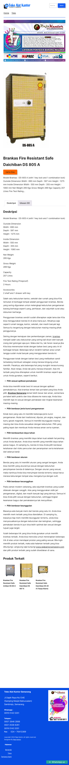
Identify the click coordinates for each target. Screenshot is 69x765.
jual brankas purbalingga (27, 662)
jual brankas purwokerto (45, 662)
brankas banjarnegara (14, 595)
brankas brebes (14, 598)
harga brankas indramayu (45, 637)
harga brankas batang (57, 632)
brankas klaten (40, 600)
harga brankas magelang (16, 642)
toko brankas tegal (43, 676)
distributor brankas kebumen (20, 617)
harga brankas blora (10, 635)
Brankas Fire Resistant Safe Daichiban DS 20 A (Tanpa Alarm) (42, 584)
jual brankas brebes (35, 654)
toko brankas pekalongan (21, 674)
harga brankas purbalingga (26, 644)
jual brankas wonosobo (24, 669)
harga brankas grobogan (27, 637)
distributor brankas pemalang (22, 622)
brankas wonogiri (18, 610)
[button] (45, 73)
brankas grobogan (49, 598)
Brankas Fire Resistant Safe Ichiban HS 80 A (9, 583)
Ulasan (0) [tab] (25, 203)
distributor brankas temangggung (24, 630)
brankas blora (52, 595)
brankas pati (15, 603)
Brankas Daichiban (22, 197)
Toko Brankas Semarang (27, 676)
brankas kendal (29, 600)
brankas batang (41, 595)
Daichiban (42, 610)
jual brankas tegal (33, 666)
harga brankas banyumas (41, 632)
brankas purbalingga (55, 603)
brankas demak (37, 598)
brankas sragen (37, 608)
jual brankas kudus (28, 659)
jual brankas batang (52, 652)
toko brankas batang (39, 669)
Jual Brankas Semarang (49, 664)
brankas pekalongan (27, 603)
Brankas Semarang (50, 605)
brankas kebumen (17, 600)
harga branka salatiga (24, 632)
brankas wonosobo (31, 610)
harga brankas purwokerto (45, 644)
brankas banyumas (29, 595)
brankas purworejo (24, 605)
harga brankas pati (32, 642)
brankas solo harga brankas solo (20, 608)
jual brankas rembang (18, 664)
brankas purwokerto (10, 605)
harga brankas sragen (53, 647)
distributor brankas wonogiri (46, 630)
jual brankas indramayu (32, 657)
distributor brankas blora (38, 612)
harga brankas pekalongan (48, 642)
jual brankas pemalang (11, 662)
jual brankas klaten (15, 659)
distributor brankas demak (37, 615)
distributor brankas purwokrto (43, 622)
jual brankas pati (57, 659)
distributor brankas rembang (26, 625)
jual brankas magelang (43, 659)
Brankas (13, 197)
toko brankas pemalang (39, 674)
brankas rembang (37, 605)
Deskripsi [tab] (11, 203)
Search (61, 5)
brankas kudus (51, 600)
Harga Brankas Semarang (36, 647)
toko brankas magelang (53, 671)
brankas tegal (47, 608)
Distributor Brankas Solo (25, 627)
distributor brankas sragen (43, 627)
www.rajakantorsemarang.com (50, 547)
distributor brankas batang (20, 612)
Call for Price (10, 172)
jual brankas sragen (19, 666)
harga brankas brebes (41, 635)
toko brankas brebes (54, 669)
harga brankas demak (10, 637)
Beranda (8, 750)
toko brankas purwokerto (56, 674)
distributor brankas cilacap (18, 615)
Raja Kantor (17, 739)
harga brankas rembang (19, 647)
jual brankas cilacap (49, 654)
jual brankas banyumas (37, 652)
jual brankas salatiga (33, 664)
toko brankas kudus (37, 671)
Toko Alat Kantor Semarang (17, 692)
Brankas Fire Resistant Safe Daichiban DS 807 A (25, 584)
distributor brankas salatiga (46, 625)
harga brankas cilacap (57, 635)
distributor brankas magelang (18, 620)
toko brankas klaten (23, 671)
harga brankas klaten (47, 639)
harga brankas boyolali (25, 635)
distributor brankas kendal (40, 617)
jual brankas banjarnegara (20, 652)
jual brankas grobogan (16, 657)
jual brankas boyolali (20, 654)
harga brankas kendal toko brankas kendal (24, 639)
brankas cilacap (26, 598)
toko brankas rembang (11, 676)
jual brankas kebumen (48, 657)
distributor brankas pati (37, 620)
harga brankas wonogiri (41, 649)
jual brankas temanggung (48, 666)
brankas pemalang (40, 603)
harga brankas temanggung (22, 649)
